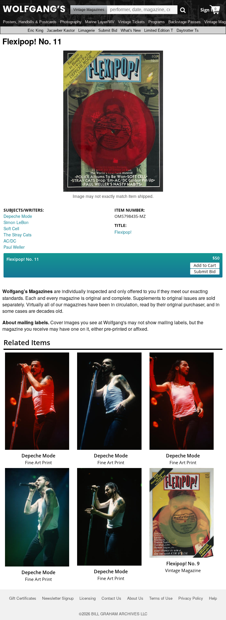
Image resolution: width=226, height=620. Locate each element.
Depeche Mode (18, 216)
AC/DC (10, 241)
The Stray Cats (17, 235)
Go (182, 9)
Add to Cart (205, 265)
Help (213, 598)
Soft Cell (11, 228)
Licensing (87, 598)
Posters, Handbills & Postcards (29, 22)
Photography (71, 22)
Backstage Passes (184, 22)
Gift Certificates (22, 598)
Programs (156, 22)
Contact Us (111, 598)
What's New (131, 30)
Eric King (35, 30)
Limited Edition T (158, 30)
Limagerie (86, 30)
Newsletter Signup (58, 598)
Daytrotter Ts (188, 30)
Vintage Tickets (131, 22)
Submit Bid (107, 30)
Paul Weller (14, 247)
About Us (135, 598)
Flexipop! (123, 232)
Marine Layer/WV (99, 22)
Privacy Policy (190, 598)
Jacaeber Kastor (61, 30)
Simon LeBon (16, 222)
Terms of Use (160, 598)
